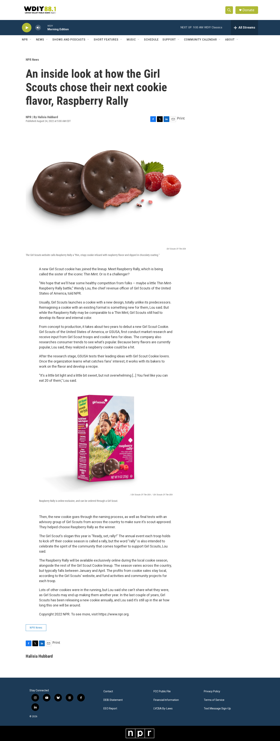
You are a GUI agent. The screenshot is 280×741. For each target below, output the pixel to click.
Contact (108, 691)
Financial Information (166, 700)
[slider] (44, 27)
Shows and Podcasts (69, 39)
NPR (25, 39)
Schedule (151, 39)
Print (181, 118)
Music (131, 39)
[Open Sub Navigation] (30, 39)
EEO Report (110, 708)
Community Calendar (200, 39)
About (230, 39)
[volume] (38, 27)
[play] (27, 27)
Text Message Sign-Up (217, 708)
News (40, 39)
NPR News (32, 59)
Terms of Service (214, 700)
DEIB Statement (113, 700)
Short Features (106, 39)
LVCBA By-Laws (163, 708)
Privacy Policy (212, 691)
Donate (248, 10)
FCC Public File (162, 691)
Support (169, 39)
